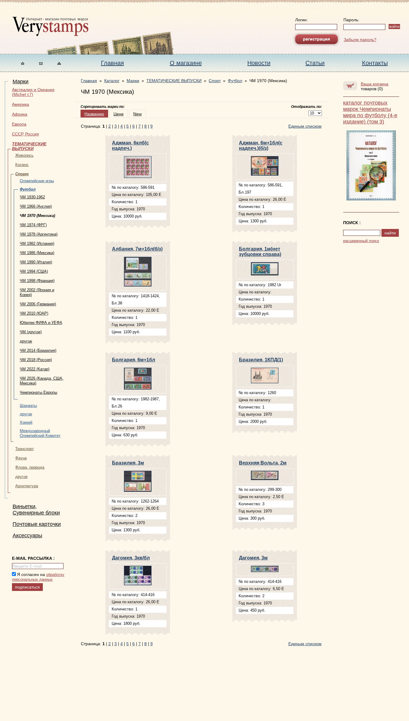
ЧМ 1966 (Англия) (36, 206)
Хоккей (26, 422)
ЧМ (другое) (31, 332)
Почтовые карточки (37, 524)
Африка (19, 114)
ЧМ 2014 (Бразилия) (38, 350)
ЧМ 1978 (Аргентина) (38, 234)
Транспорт (24, 449)
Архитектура (26, 486)
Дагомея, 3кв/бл (131, 557)
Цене (118, 113)
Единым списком (305, 126)
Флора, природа (29, 467)
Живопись (24, 155)
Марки (20, 82)
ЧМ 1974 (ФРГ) (33, 225)
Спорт (22, 174)
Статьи (315, 63)
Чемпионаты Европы (38, 392)
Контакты (375, 63)
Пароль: (351, 19)
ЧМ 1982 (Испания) (37, 243)
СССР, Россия (25, 134)
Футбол (28, 189)
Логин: (301, 19)
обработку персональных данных (38, 577)
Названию (94, 113)
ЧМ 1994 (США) (34, 271)
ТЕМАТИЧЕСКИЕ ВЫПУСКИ (29, 146)
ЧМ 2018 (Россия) (36, 360)
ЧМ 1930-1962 (32, 197)
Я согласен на (38, 577)
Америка (20, 104)
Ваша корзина (374, 84)
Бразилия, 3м (128, 462)
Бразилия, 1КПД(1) (261, 359)
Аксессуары (27, 536)
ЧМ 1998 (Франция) (37, 280)
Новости (258, 63)
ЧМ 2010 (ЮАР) (34, 313)
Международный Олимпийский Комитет (40, 433)
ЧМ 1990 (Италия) (36, 262)
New (137, 113)
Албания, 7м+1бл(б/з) (137, 248)
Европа (19, 124)
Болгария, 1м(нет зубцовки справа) (260, 251)
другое (26, 341)
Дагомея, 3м (253, 557)
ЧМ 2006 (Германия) (38, 304)
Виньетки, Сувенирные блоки (36, 509)
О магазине (186, 63)
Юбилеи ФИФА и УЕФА (41, 322)
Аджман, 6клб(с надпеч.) (130, 145)
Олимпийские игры (37, 181)
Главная (112, 63)
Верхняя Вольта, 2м (263, 462)
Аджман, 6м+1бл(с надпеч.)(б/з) (260, 145)
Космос (22, 164)
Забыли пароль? (360, 39)
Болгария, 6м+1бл (133, 359)
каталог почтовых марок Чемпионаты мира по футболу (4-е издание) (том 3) (370, 112)
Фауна (21, 458)
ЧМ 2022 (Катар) (34, 369)
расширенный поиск (361, 241)
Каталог (111, 80)
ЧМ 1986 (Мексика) (37, 253)
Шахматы (28, 405)
